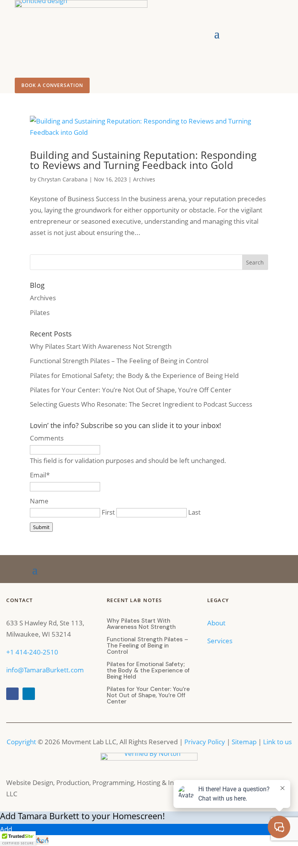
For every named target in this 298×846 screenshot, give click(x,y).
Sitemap (244, 741)
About (217, 622)
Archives (144, 179)
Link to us (277, 741)
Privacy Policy (204, 741)
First (108, 512)
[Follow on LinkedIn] (29, 694)
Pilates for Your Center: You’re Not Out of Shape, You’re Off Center (130, 389)
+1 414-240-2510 (32, 652)
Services (220, 640)
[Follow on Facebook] (12, 694)
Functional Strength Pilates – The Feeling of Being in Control (119, 360)
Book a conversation (52, 85)
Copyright (21, 741)
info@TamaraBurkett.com (45, 669)
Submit (41, 527)
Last (194, 512)
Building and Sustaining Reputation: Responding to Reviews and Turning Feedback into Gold (143, 160)
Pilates (40, 312)
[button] (18, 838)
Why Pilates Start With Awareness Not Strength (101, 346)
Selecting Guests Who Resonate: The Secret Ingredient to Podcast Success (141, 404)
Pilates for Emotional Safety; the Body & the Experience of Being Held (134, 375)
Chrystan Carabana (63, 179)
